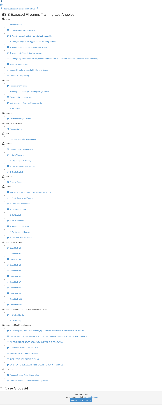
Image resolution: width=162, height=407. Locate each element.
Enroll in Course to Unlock (81, 400)
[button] (1, 2)
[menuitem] (1, 5)
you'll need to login (91, 397)
